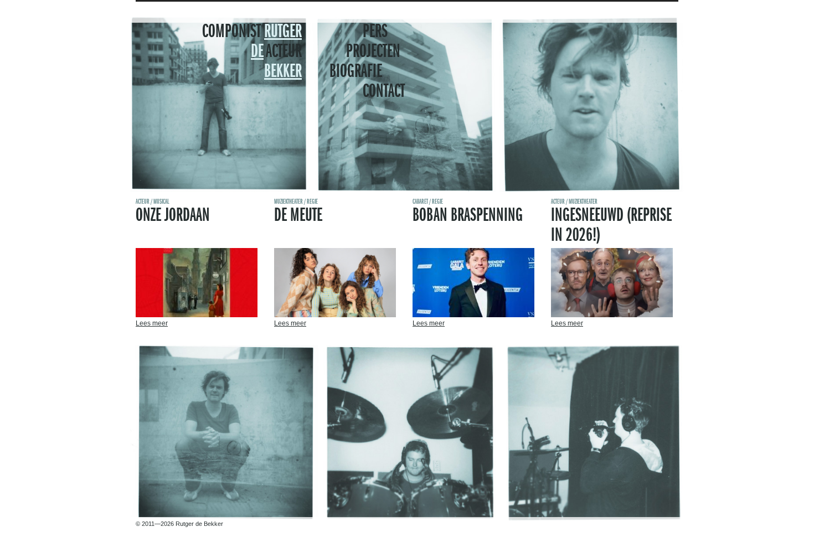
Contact (384, 92)
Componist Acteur (252, 52)
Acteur (143, 201)
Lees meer (152, 323)
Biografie (355, 72)
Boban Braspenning (468, 216)
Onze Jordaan (173, 216)
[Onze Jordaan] (196, 315)
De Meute (298, 216)
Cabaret (420, 201)
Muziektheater (288, 201)
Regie (312, 201)
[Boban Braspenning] (473, 315)
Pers (375, 32)
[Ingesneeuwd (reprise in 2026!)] (612, 315)
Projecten (373, 52)
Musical (161, 201)
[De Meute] (335, 315)
